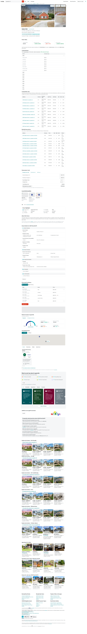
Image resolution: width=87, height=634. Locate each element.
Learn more (28, 384)
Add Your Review (43, 406)
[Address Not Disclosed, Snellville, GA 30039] (60, 547)
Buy (25, 1)
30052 (38, 3)
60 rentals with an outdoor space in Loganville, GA (31, 524)
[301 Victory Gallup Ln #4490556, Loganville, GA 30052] (27, 447)
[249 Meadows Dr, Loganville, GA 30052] (59, 447)
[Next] (64, 449)
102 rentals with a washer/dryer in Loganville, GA (30, 508)
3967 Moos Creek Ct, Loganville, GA (28, 126)
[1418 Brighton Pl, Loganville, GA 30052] (49, 563)
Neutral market (30, 326)
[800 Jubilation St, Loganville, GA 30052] (38, 447)
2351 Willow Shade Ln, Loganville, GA (28, 105)
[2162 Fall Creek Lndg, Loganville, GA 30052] (60, 580)
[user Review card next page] (65, 396)
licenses (46, 610)
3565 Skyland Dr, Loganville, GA (28, 99)
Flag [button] (30, 402)
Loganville (34, 3)
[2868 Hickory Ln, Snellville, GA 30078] (27, 563)
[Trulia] (23, 617)
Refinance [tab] (38, 172)
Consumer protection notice (35, 613)
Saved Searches (73, 1)
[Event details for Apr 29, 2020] (63, 289)
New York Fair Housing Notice (25, 612)
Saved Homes (65, 1)
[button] (23, 1)
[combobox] (14, 1)
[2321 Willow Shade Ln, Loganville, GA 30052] (38, 580)
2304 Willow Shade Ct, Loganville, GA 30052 (30, 153)
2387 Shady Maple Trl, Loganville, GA (28, 120)
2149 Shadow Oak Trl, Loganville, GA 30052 (30, 141)
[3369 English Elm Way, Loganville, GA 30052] (38, 529)
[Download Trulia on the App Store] (27, 617)
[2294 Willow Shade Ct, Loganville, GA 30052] (49, 580)
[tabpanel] (43, 181)
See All (24, 382)
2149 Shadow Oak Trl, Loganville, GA (28, 102)
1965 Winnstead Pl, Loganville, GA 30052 (29, 156)
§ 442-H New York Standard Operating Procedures (28, 611)
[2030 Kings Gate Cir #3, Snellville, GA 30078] (38, 547)
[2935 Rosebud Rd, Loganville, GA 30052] (27, 547)
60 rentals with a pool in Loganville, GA (29, 491)
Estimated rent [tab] (33, 172)
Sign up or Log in (80, 1)
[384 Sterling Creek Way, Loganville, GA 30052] (48, 529)
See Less (24, 279)
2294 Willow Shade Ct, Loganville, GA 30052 (30, 145)
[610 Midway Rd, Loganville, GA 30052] (59, 479)
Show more (24, 304)
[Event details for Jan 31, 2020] (63, 301)
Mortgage (32, 1)
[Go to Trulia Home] (3, 1)
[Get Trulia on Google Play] (33, 617)
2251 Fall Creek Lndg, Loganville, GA (28, 111)
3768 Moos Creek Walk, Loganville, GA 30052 (30, 150)
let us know (50, 623)
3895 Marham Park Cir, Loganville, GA (28, 117)
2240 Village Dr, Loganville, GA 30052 (29, 165)
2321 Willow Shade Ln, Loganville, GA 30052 (30, 143)
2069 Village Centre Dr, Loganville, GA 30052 (30, 138)
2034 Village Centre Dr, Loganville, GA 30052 (30, 135)
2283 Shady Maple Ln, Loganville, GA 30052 (30, 162)
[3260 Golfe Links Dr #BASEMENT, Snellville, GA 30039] (49, 547)
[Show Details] (63, 55)
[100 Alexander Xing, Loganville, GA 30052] (59, 496)
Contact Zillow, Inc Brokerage (26, 614)
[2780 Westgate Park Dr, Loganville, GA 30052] (59, 529)
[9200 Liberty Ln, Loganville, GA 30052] (48, 447)
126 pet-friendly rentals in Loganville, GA (29, 442)
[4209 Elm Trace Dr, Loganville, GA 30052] (27, 580)
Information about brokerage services (27, 613)
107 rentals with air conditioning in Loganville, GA (30, 474)
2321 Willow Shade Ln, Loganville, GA (28, 108)
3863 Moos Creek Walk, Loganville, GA (29, 114)
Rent (28, 1)
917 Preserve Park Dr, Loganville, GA (28, 123)
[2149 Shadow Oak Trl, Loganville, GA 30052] (38, 563)
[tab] (25, 285)
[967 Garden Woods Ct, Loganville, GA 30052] (60, 563)
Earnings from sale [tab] (26, 172)
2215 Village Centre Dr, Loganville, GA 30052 (30, 159)
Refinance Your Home (36, 34)
